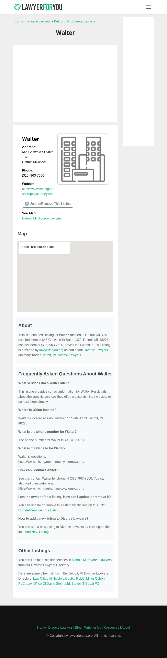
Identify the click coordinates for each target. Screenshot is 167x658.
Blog (78, 627)
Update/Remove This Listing (38, 510)
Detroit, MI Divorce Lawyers (74, 21)
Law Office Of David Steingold (48, 583)
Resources (111, 627)
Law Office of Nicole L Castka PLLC (59, 578)
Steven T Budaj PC (85, 583)
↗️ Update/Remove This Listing (48, 203)
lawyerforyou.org (51, 350)
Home (18, 21)
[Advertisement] (65, 83)
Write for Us (92, 627)
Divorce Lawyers (38, 21)
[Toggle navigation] (148, 7)
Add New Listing (37, 532)
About (125, 627)
